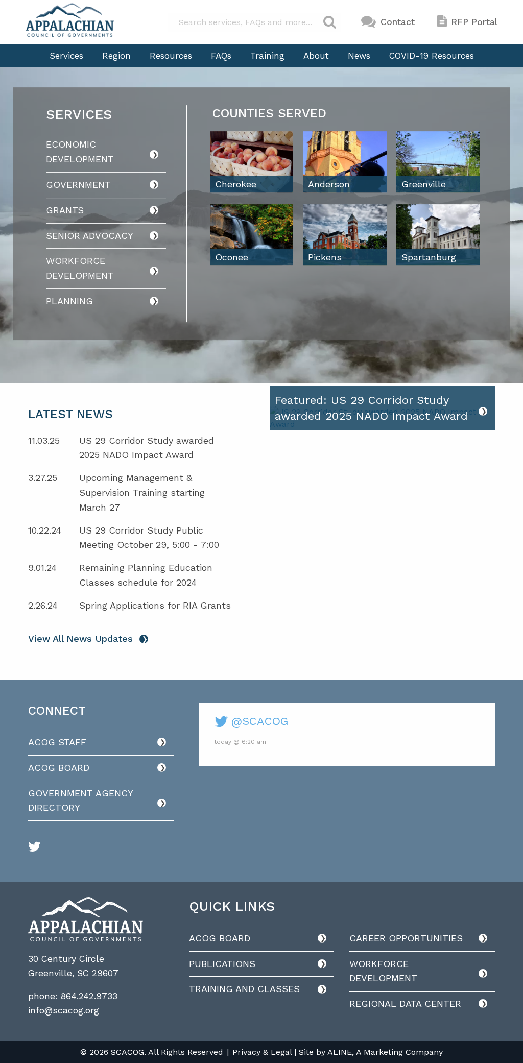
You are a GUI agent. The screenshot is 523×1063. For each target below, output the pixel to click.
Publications (222, 963)
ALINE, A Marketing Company (385, 1052)
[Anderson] (344, 161)
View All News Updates (80, 638)
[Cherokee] (251, 161)
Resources (171, 56)
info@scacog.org (63, 1010)
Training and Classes (244, 988)
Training (267, 56)
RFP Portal (474, 22)
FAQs (221, 56)
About (316, 56)
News (359, 56)
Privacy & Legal (262, 1052)
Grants (65, 210)
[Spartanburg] (438, 234)
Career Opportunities (406, 938)
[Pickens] (344, 234)
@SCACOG (258, 721)
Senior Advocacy (89, 235)
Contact (398, 22)
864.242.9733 (89, 996)
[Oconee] (251, 234)
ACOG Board (58, 767)
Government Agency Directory (80, 800)
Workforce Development (80, 268)
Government (78, 184)
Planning (69, 301)
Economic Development (80, 152)
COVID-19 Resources (431, 56)
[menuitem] (66, 55)
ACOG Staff (57, 742)
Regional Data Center (405, 1003)
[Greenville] (438, 161)
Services (66, 56)
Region (116, 56)
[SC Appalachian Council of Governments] (70, 20)
